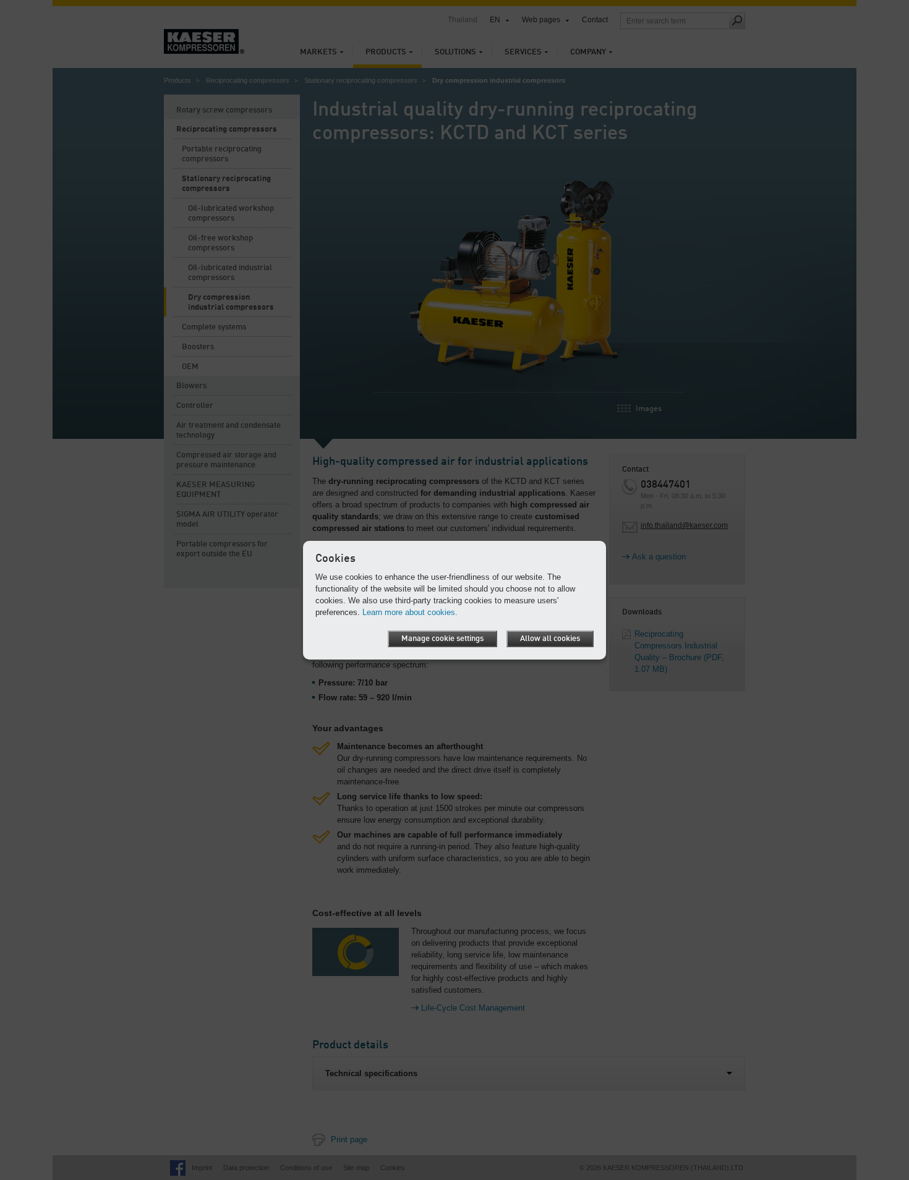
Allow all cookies (550, 639)
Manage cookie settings (442, 639)
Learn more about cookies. (410, 612)
